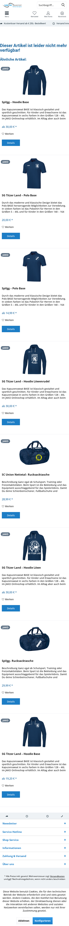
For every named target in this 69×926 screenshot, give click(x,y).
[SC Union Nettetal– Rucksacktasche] (34, 453)
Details (11, 142)
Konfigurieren (43, 920)
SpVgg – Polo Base (13, 288)
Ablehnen (23, 920)
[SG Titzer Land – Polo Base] (34, 173)
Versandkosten (57, 876)
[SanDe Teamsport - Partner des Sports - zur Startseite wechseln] (17, 5)
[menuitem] (62, 14)
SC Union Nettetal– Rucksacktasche (25, 474)
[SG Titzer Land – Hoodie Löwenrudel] (34, 359)
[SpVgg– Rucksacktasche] (34, 639)
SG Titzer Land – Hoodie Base (21, 754)
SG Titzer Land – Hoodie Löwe (21, 567)
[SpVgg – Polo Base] (34, 266)
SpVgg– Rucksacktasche (17, 661)
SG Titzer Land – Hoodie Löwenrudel (26, 381)
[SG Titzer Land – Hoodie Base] (34, 732)
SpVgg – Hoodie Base (15, 102)
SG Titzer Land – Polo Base (19, 195)
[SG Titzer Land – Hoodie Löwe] (34, 546)
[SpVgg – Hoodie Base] (34, 80)
